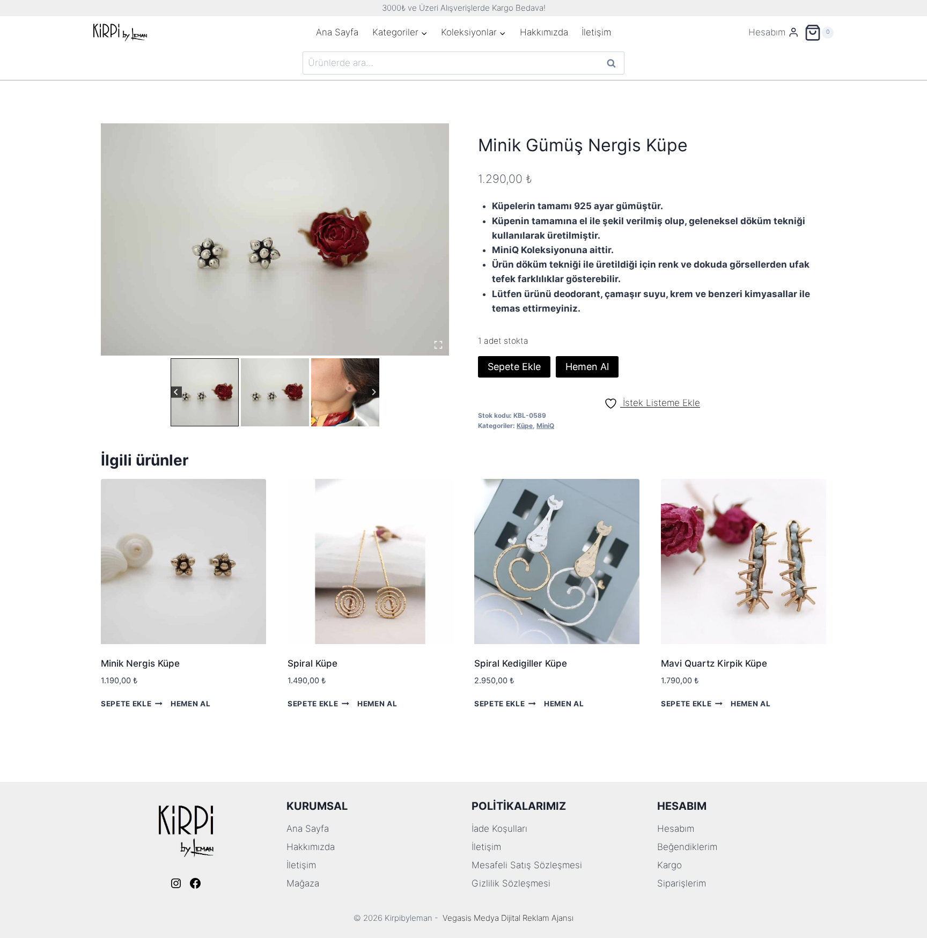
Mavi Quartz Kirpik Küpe (714, 663)
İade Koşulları (499, 828)
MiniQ (545, 426)
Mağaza (302, 883)
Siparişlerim (681, 883)
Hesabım (675, 828)
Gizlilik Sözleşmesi (511, 883)
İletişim (596, 32)
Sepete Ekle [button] (126, 703)
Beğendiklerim (687, 846)
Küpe (525, 426)
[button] (205, 392)
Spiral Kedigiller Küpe (520, 663)
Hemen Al (587, 366)
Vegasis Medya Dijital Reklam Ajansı (508, 918)
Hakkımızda (544, 32)
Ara (612, 63)
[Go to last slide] (176, 392)
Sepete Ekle (514, 366)
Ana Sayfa (337, 32)
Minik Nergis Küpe (140, 663)
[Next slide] (373, 392)
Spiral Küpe (312, 663)
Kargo (669, 865)
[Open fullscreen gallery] (438, 345)
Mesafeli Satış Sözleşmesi (527, 865)
